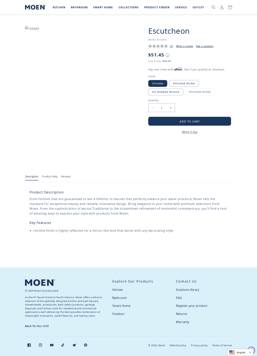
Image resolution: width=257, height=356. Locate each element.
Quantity (153, 100)
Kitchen (117, 290)
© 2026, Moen (156, 345)
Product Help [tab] (49, 176)
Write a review (184, 46)
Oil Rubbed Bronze (165, 92)
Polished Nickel (184, 83)
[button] (58, 7)
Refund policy (178, 345)
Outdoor (118, 314)
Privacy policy (199, 345)
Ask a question (205, 46)
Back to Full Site (37, 326)
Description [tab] (31, 176)
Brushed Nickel (202, 92)
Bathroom (119, 298)
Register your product (191, 306)
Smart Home (121, 306)
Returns (181, 314)
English (241, 352)
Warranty (182, 322)
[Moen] (40, 282)
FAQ (179, 298)
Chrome (157, 83)
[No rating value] (159, 46)
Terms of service (222, 345)
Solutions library (187, 290)
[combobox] (240, 352)
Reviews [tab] (66, 176)
